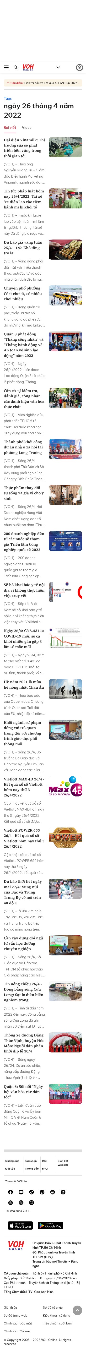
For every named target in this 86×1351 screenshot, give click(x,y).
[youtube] (21, 1192)
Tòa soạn (31, 1161)
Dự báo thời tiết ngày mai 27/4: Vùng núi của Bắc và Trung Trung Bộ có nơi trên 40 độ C (23, 892)
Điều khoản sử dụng (56, 1315)
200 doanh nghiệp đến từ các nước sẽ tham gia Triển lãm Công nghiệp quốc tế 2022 (24, 541)
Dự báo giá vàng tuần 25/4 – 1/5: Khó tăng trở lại (23, 248)
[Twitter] (21, 1203)
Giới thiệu (10, 1307)
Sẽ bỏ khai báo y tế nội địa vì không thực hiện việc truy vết (24, 590)
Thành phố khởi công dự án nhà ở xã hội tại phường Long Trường (23, 447)
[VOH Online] (28, 68)
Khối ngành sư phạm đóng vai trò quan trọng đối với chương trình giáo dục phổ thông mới (22, 733)
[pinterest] (42, 1192)
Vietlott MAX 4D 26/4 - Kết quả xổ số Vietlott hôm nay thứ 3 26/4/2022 (24, 787)
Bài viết (10, 127)
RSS (44, 1161)
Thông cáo (32, 1168)
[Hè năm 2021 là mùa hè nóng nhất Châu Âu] (65, 689)
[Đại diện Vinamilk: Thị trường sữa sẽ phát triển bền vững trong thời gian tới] (65, 147)
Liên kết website (63, 1162)
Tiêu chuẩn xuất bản (57, 1323)
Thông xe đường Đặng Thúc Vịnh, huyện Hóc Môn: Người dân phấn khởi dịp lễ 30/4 (24, 1043)
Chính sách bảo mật (18, 1323)
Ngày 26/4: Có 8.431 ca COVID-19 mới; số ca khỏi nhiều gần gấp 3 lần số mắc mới (24, 638)
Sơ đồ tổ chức (53, 1307)
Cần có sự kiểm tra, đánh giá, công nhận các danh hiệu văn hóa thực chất (24, 398)
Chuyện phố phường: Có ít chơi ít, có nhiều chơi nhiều (23, 293)
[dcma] (10, 1203)
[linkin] (52, 1192)
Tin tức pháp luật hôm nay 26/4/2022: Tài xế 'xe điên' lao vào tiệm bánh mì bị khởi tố (24, 199)
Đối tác (10, 1168)
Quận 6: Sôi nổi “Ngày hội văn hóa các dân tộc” (23, 1092)
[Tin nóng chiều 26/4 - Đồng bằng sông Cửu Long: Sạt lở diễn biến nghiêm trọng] (65, 991)
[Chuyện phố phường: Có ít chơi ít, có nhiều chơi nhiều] (65, 295)
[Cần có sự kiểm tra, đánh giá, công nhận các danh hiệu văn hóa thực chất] (65, 398)
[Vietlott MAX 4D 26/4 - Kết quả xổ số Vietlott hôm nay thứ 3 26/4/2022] (65, 786)
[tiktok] (31, 1192)
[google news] (63, 1192)
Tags (8, 98)
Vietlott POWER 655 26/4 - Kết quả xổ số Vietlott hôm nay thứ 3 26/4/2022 (24, 838)
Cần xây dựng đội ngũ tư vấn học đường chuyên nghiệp (23, 943)
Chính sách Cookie (17, 1331)
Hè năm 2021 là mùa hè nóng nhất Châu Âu (24, 684)
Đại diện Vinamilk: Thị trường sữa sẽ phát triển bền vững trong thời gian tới (24, 147)
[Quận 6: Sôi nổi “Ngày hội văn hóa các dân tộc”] (65, 1094)
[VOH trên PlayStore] (50, 1226)
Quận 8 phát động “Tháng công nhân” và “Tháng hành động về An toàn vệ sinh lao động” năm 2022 (23, 344)
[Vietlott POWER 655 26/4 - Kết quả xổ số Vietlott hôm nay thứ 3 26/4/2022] (65, 838)
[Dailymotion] (31, 1203)
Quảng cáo (12, 1161)
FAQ (45, 1168)
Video (27, 127)
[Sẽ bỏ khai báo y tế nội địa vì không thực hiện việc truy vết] (65, 592)
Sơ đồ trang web (15, 1315)
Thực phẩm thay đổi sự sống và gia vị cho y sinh (24, 493)
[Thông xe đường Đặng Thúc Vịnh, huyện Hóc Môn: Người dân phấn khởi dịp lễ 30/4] (65, 1042)
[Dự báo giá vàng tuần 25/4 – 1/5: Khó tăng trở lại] (65, 250)
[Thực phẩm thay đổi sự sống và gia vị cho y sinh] (65, 495)
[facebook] (10, 1192)
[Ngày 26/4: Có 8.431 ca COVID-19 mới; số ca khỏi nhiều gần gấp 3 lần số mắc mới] (65, 638)
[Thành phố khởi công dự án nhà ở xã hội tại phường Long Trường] (65, 449)
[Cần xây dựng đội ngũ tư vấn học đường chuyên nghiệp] (65, 945)
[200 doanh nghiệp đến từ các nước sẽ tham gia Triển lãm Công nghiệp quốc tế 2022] (65, 541)
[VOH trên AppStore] (20, 1226)
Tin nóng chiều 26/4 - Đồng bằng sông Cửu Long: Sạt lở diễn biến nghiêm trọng (23, 991)
